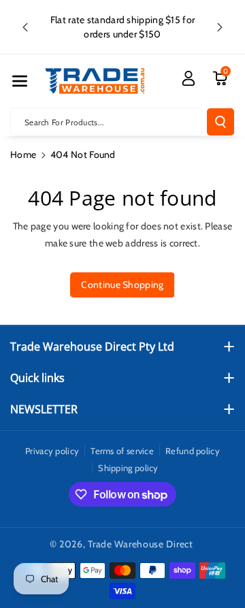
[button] (20, 81)
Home (23, 154)
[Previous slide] (25, 27)
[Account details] (188, 78)
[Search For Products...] (220, 121)
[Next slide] (220, 27)
